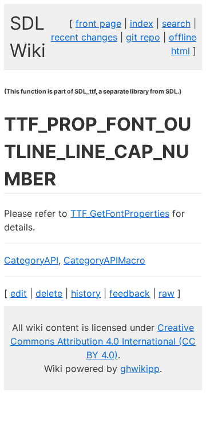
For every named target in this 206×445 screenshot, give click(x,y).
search (176, 23)
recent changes (84, 37)
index (141, 23)
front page (98, 23)
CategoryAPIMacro (104, 260)
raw (167, 293)
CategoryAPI (31, 260)
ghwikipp (140, 368)
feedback (129, 293)
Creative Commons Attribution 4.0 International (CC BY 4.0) (103, 341)
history (86, 293)
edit (18, 293)
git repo (143, 37)
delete (48, 293)
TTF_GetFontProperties (119, 213)
